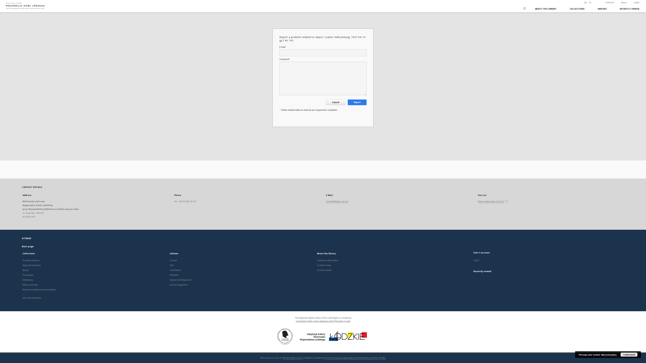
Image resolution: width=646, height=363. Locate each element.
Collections (577, 8)
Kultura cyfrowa (30, 284)
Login (636, 2)
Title (172, 265)
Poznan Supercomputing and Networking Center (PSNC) (356, 357)
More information (609, 354)
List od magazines (178, 284)
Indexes (602, 8)
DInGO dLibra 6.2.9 (293, 357)
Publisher (174, 275)
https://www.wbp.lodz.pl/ (491, 201)
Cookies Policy (324, 265)
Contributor (175, 270)
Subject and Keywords (180, 279)
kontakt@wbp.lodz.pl (337, 201)
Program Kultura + (31, 260)
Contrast (609, 2)
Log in (476, 260)
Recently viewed (629, 8)
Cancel (335, 102)
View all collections (32, 297)
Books (26, 270)
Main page (28, 246)
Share (624, 2)
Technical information (327, 260)
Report (357, 102)
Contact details (324, 270)
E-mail (282, 47)
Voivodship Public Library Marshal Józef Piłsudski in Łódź (323, 321)
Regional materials (32, 265)
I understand (629, 354)
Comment (284, 59)
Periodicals (28, 275)
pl (590, 3)
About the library (546, 8)
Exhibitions (28, 279)
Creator (173, 260)
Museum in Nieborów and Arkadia (39, 289)
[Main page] (524, 7)
